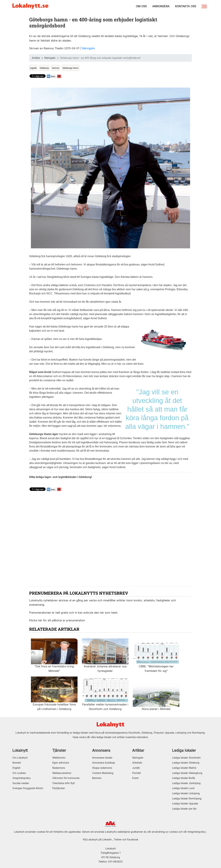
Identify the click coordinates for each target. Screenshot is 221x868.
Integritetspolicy (21, 777)
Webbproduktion (61, 772)
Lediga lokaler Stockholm (186, 757)
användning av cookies (165, 831)
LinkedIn (107, 839)
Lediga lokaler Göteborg (185, 762)
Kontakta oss (185, 6)
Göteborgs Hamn (71, 67)
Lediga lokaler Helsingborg (187, 772)
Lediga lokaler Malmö (184, 767)
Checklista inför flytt (63, 783)
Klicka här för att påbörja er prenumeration (57, 620)
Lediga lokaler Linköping (186, 793)
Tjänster (59, 750)
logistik (33, 67)
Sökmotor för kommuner (66, 777)
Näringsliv (88, 48)
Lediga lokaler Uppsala (185, 803)
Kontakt (16, 762)
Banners (96, 777)
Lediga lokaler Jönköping (186, 783)
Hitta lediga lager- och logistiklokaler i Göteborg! (60, 477)
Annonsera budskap (103, 762)
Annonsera (101, 750)
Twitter (118, 839)
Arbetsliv (137, 762)
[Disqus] (110, 539)
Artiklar (36, 57)
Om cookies (19, 772)
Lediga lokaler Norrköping (186, 798)
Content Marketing (102, 772)
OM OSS (141, 6)
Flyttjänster (58, 788)
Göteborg (44, 67)
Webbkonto (58, 757)
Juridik (136, 767)
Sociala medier (20, 783)
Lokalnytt (20, 750)
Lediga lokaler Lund (183, 788)
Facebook (132, 839)
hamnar (55, 67)
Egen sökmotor (60, 762)
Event (135, 777)
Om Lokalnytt (20, 757)
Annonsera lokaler (102, 757)
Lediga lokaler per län (184, 808)
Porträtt (136, 772)
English (16, 767)
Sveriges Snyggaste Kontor (27, 788)
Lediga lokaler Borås (183, 777)
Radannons (58, 767)
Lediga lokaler (184, 750)
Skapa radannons (102, 767)
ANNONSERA (161, 6)
